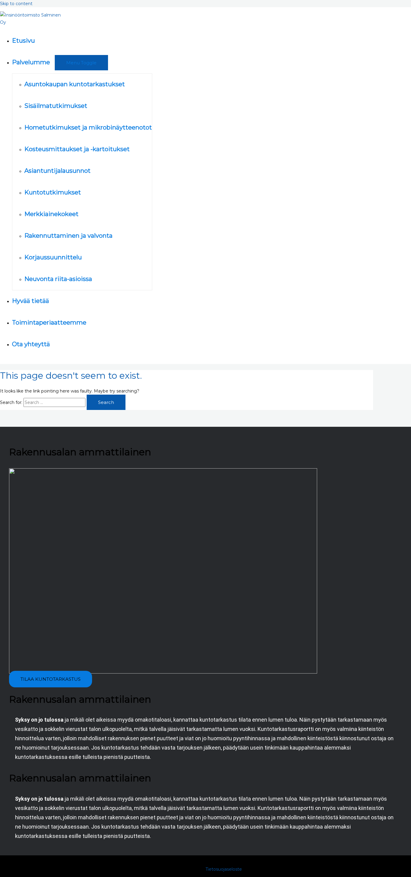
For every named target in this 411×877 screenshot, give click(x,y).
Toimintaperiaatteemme (49, 322)
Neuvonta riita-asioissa (58, 279)
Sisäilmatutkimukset (55, 105)
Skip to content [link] (16, 3)
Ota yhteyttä (31, 344)
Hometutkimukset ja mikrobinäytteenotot (88, 127)
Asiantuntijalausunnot (57, 170)
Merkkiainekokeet (51, 214)
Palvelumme (31, 62)
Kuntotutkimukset (52, 192)
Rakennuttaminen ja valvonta (68, 235)
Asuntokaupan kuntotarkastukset (74, 84)
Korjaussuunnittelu (53, 257)
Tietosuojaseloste (224, 869)
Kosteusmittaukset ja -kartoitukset (77, 149)
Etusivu (23, 40)
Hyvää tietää (30, 300)
